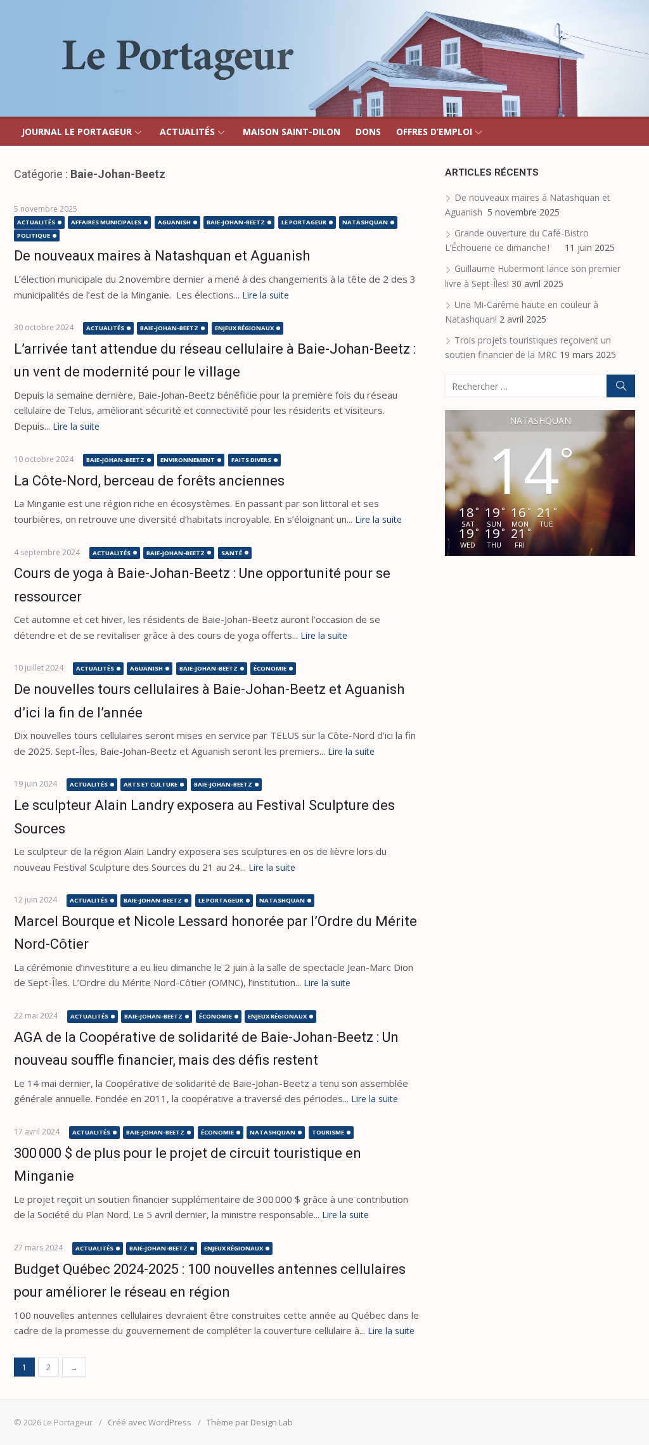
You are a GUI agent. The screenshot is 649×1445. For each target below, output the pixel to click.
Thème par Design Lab (250, 1422)
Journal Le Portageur (77, 131)
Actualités (187, 131)
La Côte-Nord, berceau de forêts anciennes (149, 481)
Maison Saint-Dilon (291, 131)
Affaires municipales (106, 222)
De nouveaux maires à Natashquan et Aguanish (163, 256)
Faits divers (251, 460)
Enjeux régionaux (244, 328)
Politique (33, 235)
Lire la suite (265, 295)
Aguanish (174, 222)
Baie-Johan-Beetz (236, 222)
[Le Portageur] (324, 58)
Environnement (187, 460)
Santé (231, 553)
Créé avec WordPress (149, 1422)
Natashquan (365, 222)
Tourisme (328, 1132)
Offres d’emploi (434, 131)
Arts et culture (150, 784)
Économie (270, 668)
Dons (368, 131)
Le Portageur (303, 222)
